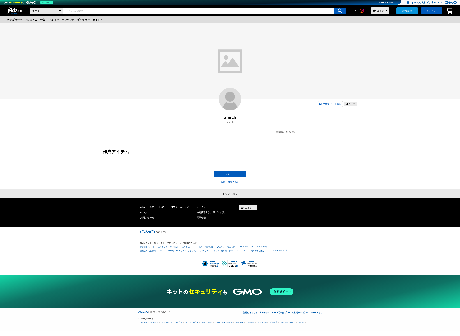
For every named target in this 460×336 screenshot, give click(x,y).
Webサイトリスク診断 (226, 247)
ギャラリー (83, 19)
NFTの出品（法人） (180, 207)
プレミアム (31, 19)
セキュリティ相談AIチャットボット (253, 247)
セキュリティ (207, 322)
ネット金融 (262, 322)
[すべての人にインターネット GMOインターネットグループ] (435, 2)
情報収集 (250, 322)
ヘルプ (143, 212)
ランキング (68, 19)
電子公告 (201, 217)
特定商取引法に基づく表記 (211, 212)
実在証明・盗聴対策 (148, 251)
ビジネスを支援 (192, 322)
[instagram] (362, 11)
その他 (301, 322)
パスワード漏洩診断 (205, 247)
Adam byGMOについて (152, 207)
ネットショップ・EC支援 (172, 322)
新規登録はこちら (230, 182)
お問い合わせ (147, 217)
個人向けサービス (288, 322)
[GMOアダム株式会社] (153, 231)
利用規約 (201, 207)
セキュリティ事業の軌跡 (277, 250)
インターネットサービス (148, 322)
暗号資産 (273, 322)
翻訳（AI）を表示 (287, 132)
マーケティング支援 (224, 322)
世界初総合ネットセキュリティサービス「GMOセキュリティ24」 (166, 247)
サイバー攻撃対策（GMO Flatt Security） (230, 251)
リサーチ (239, 322)
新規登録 (407, 10)
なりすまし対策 (257, 251)
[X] (355, 11)
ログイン (431, 10)
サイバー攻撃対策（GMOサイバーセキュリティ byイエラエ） (185, 251)
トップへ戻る (230, 193)
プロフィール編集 (332, 104)
